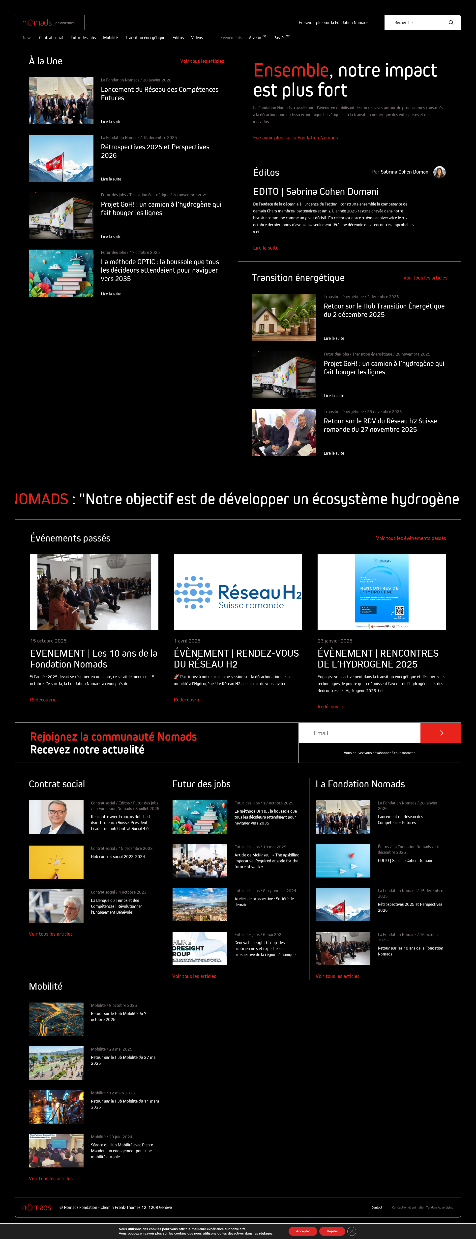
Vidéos (197, 37)
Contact (377, 1207)
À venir (257, 37)
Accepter (303, 1231)
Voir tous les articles (202, 61)
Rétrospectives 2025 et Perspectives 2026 (155, 151)
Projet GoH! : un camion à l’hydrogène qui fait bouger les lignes (161, 208)
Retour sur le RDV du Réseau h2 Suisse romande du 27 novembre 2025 (380, 425)
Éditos (178, 37)
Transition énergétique (145, 37)
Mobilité (110, 37)
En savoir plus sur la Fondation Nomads (333, 22)
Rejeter (332, 1231)
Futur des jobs (83, 37)
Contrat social (51, 37)
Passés (281, 37)
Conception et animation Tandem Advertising (422, 1207)
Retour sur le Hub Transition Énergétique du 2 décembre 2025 (384, 310)
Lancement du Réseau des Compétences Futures (159, 93)
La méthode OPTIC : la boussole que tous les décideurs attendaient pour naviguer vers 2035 (160, 270)
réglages (265, 1233)
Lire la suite (265, 248)
